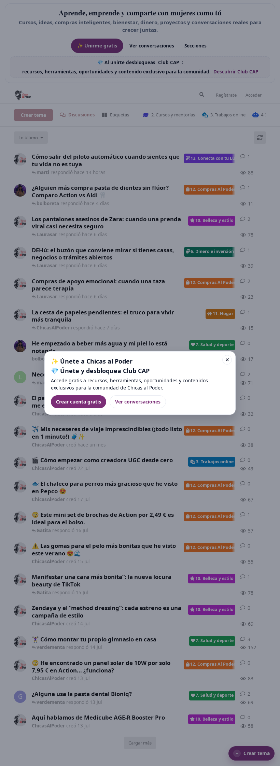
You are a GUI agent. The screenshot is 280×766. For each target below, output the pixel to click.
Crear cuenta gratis (78, 401)
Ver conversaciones (137, 401)
